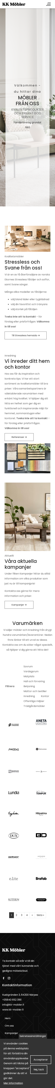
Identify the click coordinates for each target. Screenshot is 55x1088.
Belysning (29, 686)
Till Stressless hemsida (24, 335)
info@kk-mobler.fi (13, 1004)
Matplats (29, 676)
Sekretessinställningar (33, 1036)
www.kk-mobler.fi (13, 1009)
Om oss (9, 1026)
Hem (7, 1018)
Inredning (29, 696)
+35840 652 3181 (12, 1000)
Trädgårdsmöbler (34, 706)
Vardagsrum (31, 671)
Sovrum (28, 666)
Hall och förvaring (34, 681)
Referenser (18, 437)
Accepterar (41, 1059)
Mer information (13, 1083)
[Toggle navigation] (48, 4)
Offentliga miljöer (34, 701)
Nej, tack (39, 1069)
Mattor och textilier (35, 691)
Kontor (45, 696)
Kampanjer (18, 604)
